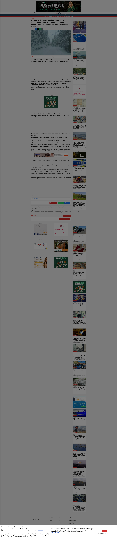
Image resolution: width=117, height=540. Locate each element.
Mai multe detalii (40, 530)
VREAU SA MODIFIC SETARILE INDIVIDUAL (104, 533)
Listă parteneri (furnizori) (55, 532)
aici (41, 534)
